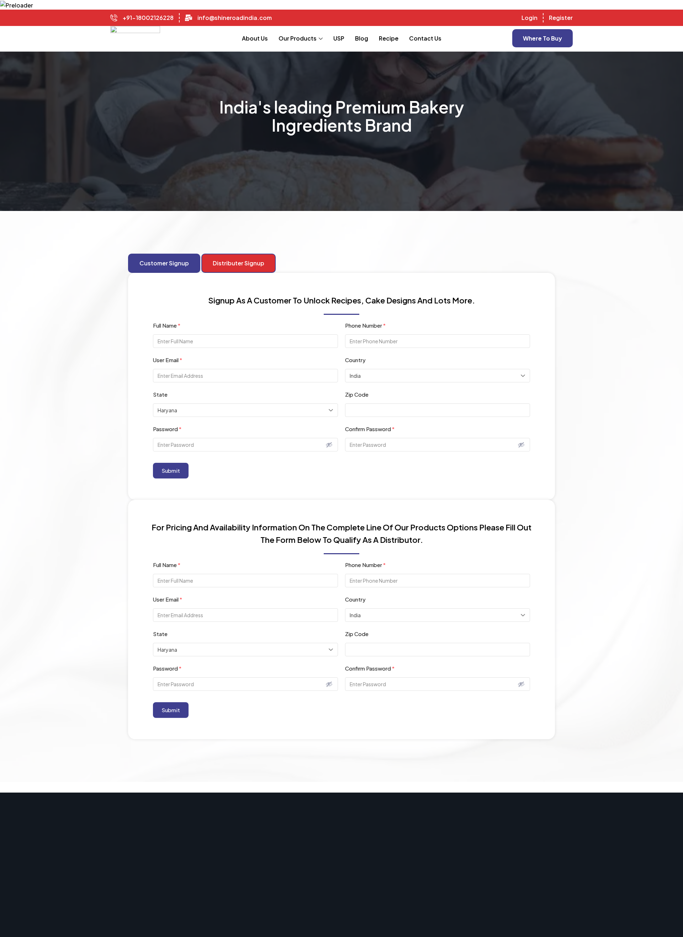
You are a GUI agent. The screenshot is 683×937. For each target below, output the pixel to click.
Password (167, 428)
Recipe (388, 38)
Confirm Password (370, 428)
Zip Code (357, 394)
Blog (361, 38)
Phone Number (365, 325)
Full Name (166, 325)
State (160, 394)
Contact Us (425, 38)
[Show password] (329, 444)
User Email (167, 359)
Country (355, 359)
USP (338, 38)
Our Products (298, 38)
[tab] (164, 263)
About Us (255, 38)
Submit (171, 470)
